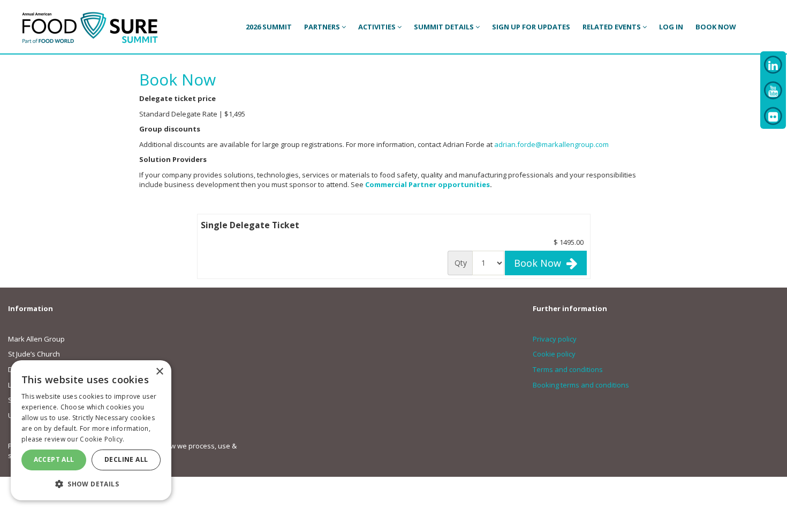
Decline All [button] (126, 459)
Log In (671, 27)
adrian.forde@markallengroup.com (551, 144)
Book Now (540, 263)
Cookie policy (554, 354)
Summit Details (444, 27)
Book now (715, 27)
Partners (323, 27)
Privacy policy (555, 339)
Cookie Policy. (102, 439)
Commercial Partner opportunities (427, 184)
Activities (377, 27)
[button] (91, 483)
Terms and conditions (568, 369)
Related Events (612, 27)
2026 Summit (269, 27)
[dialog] (91, 430)
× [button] (159, 372)
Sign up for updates (531, 27)
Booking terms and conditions (581, 385)
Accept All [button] (54, 459)
